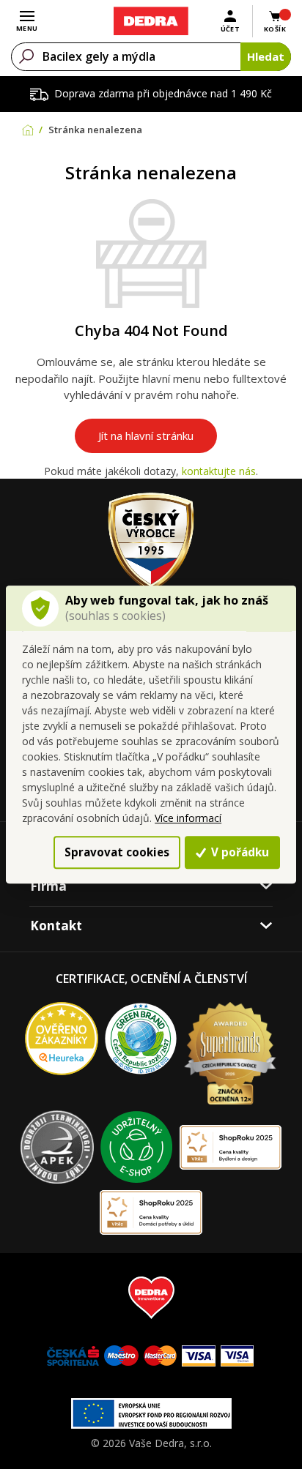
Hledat (265, 56)
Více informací (188, 818)
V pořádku (238, 852)
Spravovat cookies (117, 852)
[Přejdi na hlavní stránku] (150, 21)
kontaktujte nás (219, 471)
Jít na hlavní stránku (146, 435)
